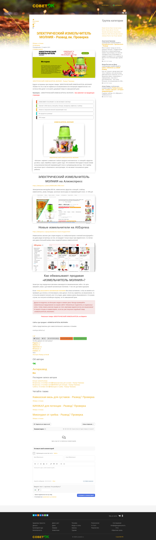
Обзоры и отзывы (38, 43)
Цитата (44, 464)
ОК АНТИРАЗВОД (66, 338)
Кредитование (117, 32)
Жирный (35, 464)
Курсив (38, 464)
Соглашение (117, 523)
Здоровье (120, 36)
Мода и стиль (76, 525)
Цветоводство (110, 32)
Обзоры (107, 30)
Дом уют (112, 30)
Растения (116, 30)
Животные (55, 530)
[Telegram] (47, 515)
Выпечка (113, 34)
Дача (53, 525)
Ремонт (111, 28)
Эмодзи (47, 464)
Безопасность (37, 530)
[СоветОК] (44, 5)
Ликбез (109, 34)
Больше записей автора (40, 381)
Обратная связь (117, 530)
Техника (74, 523)
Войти (55, 453)
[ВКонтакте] (36, 515)
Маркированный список (61, 464)
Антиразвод (36, 45)
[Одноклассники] (38, 515)
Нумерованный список (64, 464)
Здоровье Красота (39, 523)
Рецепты (109, 36)
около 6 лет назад (107, 83)
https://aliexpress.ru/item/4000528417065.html (48, 186)
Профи (103, 28)
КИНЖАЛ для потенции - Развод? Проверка (59, 405)
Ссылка (51, 464)
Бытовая (116, 28)
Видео (57, 464)
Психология (95, 523)
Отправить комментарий (86, 495)
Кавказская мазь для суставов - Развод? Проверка (63, 397)
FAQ (117, 528)
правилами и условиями (49, 497)
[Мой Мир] (40, 515)
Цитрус (119, 28)
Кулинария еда (38, 528)
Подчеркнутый (41, 464)
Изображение (54, 464)
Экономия (104, 32)
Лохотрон (35, 354)
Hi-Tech (93, 525)
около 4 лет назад (107, 61)
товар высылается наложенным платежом (50, 291)
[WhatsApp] (45, 515)
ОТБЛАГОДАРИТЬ (80, 338)
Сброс (53, 481)
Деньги (35, 525)
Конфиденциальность (118, 525)
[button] (64, 24)
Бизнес (103, 30)
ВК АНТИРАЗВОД (53, 338)
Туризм (74, 530)
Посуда (115, 36)
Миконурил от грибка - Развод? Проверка (58, 414)
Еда (112, 36)
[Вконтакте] (119, 516)
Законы (74, 528)
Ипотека (107, 28)
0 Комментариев (38, 49)
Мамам (54, 528)
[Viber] (43, 515)
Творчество (95, 528)
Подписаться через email (43, 424)
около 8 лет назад (107, 96)
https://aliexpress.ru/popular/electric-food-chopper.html (51, 232)
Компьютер (104, 34)
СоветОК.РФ (119, 537)
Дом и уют (55, 523)
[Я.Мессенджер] (34, 515)
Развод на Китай (44, 354)
